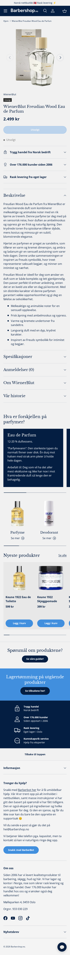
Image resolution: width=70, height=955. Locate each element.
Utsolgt (35, 129)
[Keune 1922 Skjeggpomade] (51, 578)
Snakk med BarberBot (21, 850)
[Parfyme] (17, 513)
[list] (35, 57)
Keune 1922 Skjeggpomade (47, 599)
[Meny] (5, 11)
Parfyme (17, 532)
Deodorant (49, 532)
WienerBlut (9, 94)
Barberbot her (27, 790)
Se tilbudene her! (35, 690)
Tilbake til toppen (35, 754)
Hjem (5, 21)
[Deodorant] (49, 513)
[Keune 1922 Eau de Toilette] (19, 578)
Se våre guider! (35, 658)
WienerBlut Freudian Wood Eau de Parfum (31, 21)
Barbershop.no (18, 946)
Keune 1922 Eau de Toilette (18, 599)
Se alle (62, 555)
